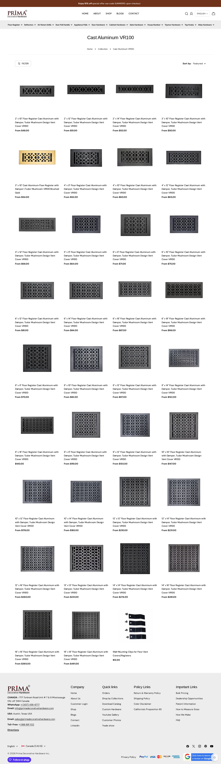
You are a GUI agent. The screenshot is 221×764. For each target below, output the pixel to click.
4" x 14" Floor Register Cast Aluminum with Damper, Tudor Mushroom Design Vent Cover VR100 (36, 256)
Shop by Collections (112, 698)
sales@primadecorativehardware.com (35, 719)
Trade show (108, 725)
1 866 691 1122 (27, 724)
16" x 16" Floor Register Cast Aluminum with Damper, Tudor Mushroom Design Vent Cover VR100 (37, 655)
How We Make (183, 714)
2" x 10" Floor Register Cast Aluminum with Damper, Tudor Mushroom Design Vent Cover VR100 (37, 122)
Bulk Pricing (182, 693)
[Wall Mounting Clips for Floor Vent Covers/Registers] (135, 625)
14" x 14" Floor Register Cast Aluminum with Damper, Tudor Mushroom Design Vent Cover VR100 (135, 589)
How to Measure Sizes (187, 709)
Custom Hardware (111, 709)
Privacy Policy (128, 757)
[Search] (186, 14)
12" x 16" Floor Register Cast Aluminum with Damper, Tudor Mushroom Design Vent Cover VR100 (37, 589)
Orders (106, 693)
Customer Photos (111, 720)
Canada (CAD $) (34, 746)
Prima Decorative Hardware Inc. (32, 753)
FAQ (178, 720)
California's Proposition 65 (148, 709)
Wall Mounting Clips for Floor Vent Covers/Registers (130, 653)
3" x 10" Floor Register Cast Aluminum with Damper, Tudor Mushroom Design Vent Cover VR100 (183, 122)
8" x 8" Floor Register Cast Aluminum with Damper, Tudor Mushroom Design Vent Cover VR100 (36, 389)
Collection (103, 49)
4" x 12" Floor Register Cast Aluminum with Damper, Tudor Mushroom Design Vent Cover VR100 (183, 189)
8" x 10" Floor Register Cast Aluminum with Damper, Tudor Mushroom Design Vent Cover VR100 (85, 389)
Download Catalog (111, 703)
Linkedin (75, 725)
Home (90, 49)
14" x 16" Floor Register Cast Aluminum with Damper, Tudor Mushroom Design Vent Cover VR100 (184, 589)
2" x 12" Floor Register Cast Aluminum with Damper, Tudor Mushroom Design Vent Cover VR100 (85, 122)
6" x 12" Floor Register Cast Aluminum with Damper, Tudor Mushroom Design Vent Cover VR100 (36, 322)
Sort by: (187, 63)
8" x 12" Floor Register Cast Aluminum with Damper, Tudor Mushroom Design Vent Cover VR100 (134, 389)
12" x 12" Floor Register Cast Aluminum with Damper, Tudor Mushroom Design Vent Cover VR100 (135, 522)
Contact (75, 720)
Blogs (73, 714)
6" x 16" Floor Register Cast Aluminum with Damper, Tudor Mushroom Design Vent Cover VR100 (134, 322)
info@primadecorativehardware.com (34, 708)
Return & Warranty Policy (147, 693)
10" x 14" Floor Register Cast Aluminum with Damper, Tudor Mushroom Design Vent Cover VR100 (84, 522)
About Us (75, 698)
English (11, 746)
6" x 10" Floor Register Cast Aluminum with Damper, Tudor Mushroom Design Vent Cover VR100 (183, 256)
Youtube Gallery (110, 714)
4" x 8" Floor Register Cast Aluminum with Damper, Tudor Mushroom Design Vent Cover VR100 (85, 189)
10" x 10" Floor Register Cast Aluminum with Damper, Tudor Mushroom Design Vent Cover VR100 (181, 456)
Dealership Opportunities (189, 698)
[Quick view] (56, 76)
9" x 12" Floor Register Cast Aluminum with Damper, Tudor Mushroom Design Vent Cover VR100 (134, 456)
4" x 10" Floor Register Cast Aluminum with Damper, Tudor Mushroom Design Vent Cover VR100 (134, 189)
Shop (73, 709)
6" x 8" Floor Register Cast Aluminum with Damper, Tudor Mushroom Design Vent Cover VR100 (134, 256)
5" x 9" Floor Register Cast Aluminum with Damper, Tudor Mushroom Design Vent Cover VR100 (85, 256)
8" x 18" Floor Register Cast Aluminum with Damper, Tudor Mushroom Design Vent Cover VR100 (36, 456)
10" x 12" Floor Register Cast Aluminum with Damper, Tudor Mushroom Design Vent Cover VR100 (35, 522)
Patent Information (186, 703)
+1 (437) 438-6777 (30, 704)
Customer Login (79, 703)
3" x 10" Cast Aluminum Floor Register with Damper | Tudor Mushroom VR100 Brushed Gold (37, 189)
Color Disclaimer (142, 703)
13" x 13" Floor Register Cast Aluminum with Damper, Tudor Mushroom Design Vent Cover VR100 (86, 589)
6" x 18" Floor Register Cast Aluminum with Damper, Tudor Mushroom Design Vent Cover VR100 (183, 322)
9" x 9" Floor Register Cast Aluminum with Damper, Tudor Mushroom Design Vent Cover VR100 (85, 456)
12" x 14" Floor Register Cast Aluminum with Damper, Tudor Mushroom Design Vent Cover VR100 (184, 522)
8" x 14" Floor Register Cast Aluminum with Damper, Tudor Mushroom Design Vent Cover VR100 (183, 389)
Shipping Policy (142, 698)
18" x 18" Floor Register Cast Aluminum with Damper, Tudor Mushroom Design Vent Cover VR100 (86, 655)
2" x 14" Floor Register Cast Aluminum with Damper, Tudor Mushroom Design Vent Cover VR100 (134, 122)
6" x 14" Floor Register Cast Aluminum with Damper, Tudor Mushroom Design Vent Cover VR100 (85, 322)
